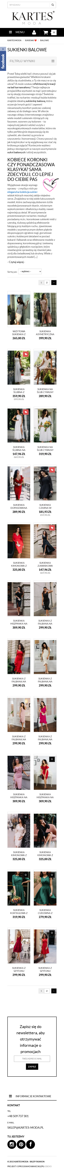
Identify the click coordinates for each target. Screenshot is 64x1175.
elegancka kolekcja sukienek (24, 191)
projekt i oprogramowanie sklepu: (29, 1166)
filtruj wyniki (22, 61)
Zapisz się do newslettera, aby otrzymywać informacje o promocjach (30, 1039)
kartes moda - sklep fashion (29, 1162)
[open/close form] (50, 185)
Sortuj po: (12, 271)
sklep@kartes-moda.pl (25, 1127)
